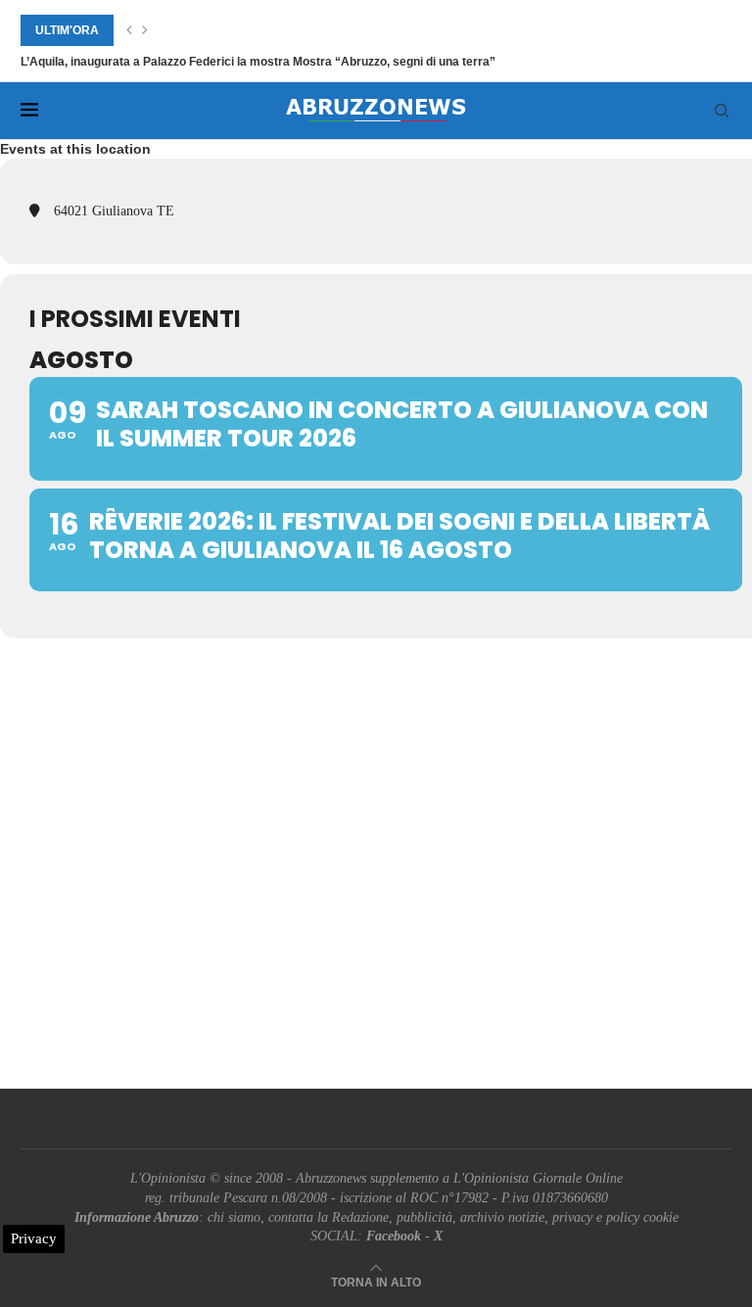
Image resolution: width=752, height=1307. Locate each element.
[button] (129, 30)
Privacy (34, 1238)
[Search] (721, 110)
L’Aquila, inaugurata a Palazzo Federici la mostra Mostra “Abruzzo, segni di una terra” (258, 62)
